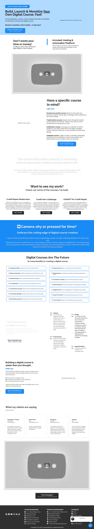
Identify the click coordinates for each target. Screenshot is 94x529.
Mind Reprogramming (54, 517)
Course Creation (77, 516)
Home (74, 512)
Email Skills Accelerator (32, 519)
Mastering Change (31, 514)
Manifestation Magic (54, 516)
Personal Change (53, 519)
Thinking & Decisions (54, 514)
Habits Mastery (53, 521)
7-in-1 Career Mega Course (33, 512)
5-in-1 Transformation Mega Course (57, 512)
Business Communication (33, 521)
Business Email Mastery (32, 517)
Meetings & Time (30, 516)
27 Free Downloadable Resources (57, 523)
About (74, 514)
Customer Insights (31, 523)
